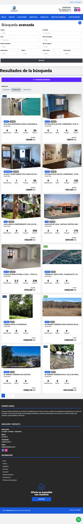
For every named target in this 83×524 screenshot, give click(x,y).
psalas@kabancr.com (8, 447)
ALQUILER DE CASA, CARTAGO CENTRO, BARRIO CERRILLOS (62, 224)
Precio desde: (46, 50)
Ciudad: (3, 30)
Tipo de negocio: (47, 43)
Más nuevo (7, 89)
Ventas (12, 17)
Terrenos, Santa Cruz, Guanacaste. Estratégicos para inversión (62, 274)
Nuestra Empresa (58, 17)
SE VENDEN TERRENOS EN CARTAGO (17, 374)
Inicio (3, 17)
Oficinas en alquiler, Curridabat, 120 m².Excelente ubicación (62, 174)
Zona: (2, 36)
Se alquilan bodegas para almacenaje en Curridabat (21, 124)
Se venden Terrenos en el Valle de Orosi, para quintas (62, 374)
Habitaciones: (4, 50)
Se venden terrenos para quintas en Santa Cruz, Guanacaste (62, 324)
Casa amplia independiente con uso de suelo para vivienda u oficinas (21, 224)
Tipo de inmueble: (47, 36)
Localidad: (45, 30)
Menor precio (16, 89)
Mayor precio (27, 89)
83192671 (65, 11)
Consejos (44, 17)
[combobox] (20, 33)
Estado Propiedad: (5, 43)
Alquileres (22, 17)
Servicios (33, 17)
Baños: (23, 50)
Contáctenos (74, 17)
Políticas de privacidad (10, 480)
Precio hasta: (67, 50)
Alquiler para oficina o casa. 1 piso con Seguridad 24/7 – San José (21, 274)
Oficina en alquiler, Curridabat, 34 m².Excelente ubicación (62, 124)
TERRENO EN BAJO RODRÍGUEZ (15, 324)
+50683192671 (66, 9)
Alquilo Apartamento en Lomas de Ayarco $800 (21, 174)
